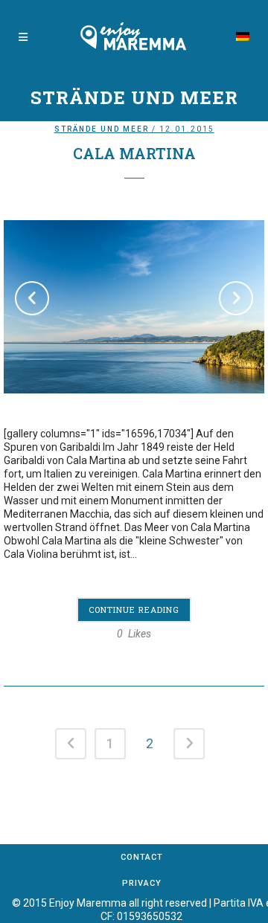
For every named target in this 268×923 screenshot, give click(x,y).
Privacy (142, 883)
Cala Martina (134, 153)
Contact (142, 857)
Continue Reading (134, 609)
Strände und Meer (101, 129)
